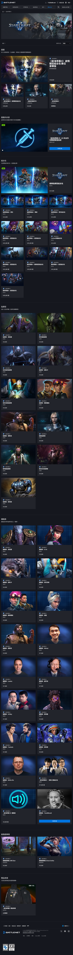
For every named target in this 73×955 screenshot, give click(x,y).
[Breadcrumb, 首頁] (3, 11)
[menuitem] (6, 7)
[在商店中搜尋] (58, 7)
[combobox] (60, 7)
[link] (59, 148)
